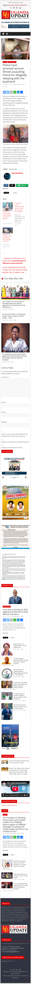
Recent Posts (13, 169)
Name (3, 402)
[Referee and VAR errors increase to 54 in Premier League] (7, 873)
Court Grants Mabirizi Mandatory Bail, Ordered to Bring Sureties (16, 6)
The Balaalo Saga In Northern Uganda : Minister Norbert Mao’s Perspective (20, 696)
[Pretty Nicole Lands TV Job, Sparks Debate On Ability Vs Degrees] (8, 206)
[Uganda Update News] (3, 34)
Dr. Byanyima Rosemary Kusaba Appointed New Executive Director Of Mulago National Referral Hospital (14, 357)
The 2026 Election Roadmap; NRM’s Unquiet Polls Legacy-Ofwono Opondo (20, 661)
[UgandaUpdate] (7, 174)
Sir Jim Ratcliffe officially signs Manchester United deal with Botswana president (20, 886)
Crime (5, 62)
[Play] (3, 795)
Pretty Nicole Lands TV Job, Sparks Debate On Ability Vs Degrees (7, 215)
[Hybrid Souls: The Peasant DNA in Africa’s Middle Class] (7, 643)
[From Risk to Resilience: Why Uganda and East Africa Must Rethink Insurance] (15, 589)
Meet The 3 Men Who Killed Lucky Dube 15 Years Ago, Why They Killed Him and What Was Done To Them (19, 771)
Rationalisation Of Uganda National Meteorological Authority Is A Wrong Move (20, 672)
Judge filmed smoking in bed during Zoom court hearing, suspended (7, 237)
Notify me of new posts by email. (11, 447)
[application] (15, 789)
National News (12, 62)
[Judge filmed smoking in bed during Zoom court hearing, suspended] (8, 230)
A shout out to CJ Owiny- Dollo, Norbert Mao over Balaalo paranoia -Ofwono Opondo (20, 685)
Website (4, 422)
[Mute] (24, 795)
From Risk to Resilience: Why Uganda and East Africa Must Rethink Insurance (15, 611)
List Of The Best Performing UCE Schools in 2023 (19, 762)
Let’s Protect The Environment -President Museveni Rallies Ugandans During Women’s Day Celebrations (13, 304)
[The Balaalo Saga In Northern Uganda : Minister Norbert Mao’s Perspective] (7, 693)
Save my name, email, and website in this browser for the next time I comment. (14, 435)
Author (5, 169)
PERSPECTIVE (7, 606)
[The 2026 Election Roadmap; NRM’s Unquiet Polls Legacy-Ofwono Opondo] (7, 658)
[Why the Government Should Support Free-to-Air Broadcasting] (7, 704)
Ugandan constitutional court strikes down (14, 260)
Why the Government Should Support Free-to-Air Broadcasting (20, 706)
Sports (5, 814)
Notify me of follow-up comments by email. (15, 442)
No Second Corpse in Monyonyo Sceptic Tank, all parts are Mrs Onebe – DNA (14, 316)
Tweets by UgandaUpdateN (9, 805)
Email (3, 412)
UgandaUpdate (18, 84)
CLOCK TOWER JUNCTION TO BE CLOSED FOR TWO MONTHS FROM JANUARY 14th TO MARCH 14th (14, 269)
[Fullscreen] (27, 795)
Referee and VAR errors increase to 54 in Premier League (20, 875)
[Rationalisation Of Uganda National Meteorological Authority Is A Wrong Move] (7, 669)
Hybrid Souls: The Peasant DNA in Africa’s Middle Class (20, 645)
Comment (5, 377)
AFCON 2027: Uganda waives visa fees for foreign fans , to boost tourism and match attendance (14, 864)
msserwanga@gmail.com (12, 951)
